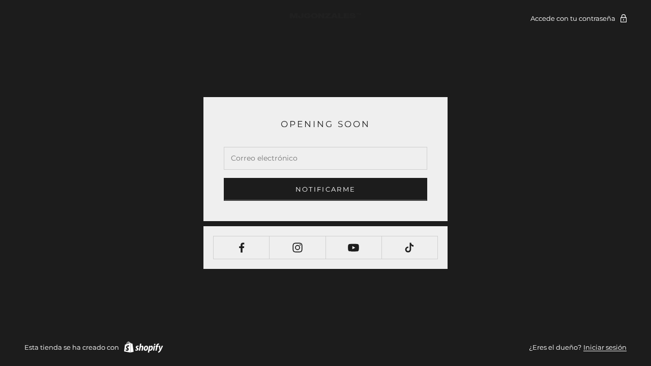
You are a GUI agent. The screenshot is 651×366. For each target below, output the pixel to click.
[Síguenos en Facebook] (241, 247)
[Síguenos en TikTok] (409, 247)
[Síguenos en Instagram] (297, 247)
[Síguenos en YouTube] (353, 247)
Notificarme (325, 189)
